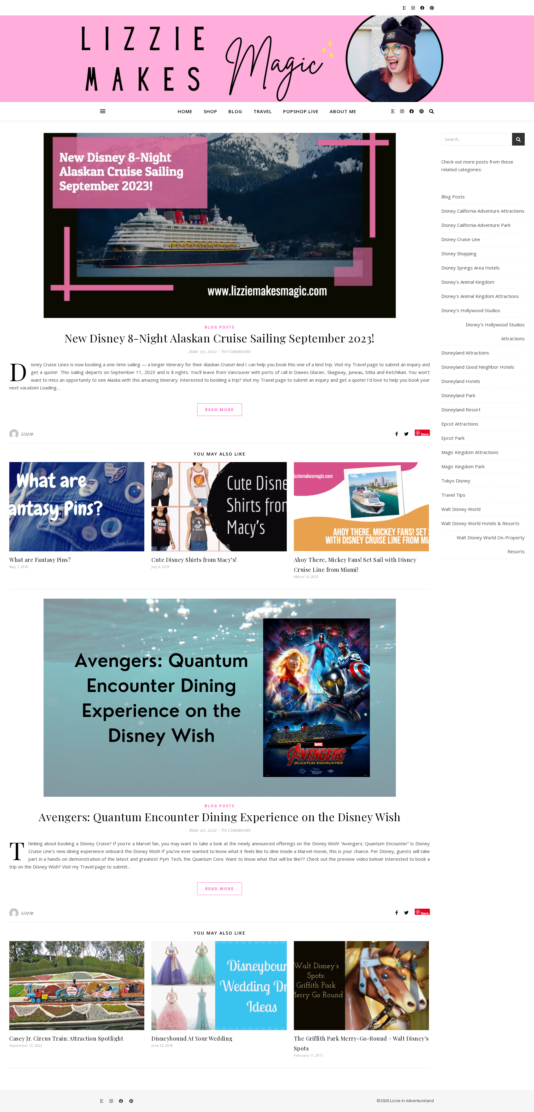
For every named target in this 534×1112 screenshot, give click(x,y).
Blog (235, 111)
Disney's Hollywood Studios (470, 310)
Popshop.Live (301, 111)
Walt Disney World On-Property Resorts (491, 544)
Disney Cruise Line (460, 239)
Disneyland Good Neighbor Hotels (477, 367)
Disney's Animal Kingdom (467, 282)
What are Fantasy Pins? (40, 559)
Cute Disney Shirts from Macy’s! (194, 559)
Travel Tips (453, 495)
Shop (210, 111)
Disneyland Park (458, 395)
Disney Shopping (459, 253)
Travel (262, 111)
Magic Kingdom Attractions (469, 452)
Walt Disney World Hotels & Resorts (480, 523)
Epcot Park (452, 438)
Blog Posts (220, 327)
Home (185, 111)
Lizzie (27, 434)
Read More (219, 409)
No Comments (235, 351)
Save (425, 434)
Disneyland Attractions (465, 353)
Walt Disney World (461, 509)
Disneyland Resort (461, 409)
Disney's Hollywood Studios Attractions (495, 331)
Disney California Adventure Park (476, 225)
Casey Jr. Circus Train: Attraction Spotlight (66, 1038)
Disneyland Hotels (460, 381)
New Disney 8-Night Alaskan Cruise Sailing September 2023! (220, 337)
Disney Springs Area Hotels (470, 268)
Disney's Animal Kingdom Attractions (480, 296)
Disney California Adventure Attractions (482, 211)
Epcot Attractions (459, 424)
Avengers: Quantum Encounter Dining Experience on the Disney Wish (219, 816)
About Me (343, 111)
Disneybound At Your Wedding (192, 1038)
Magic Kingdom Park (463, 466)
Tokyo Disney (455, 480)
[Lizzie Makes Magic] (267, 58)
